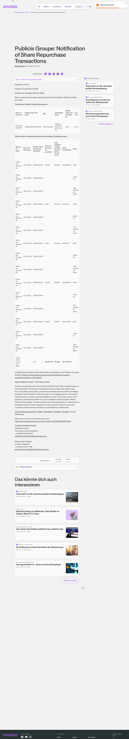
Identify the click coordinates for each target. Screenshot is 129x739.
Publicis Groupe (26, 467)
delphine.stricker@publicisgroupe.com (31, 436)
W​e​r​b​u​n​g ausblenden (82, 28)
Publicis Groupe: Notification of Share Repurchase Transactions (47, 12)
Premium (68, 7)
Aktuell (46, 7)
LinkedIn (57, 411)
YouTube (65, 411)
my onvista (57, 7)
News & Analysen (19, 12)
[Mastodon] (45, 74)
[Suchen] (90, 6)
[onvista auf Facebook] (22, 737)
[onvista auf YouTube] (26, 737)
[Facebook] (49, 74)
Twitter (40, 411)
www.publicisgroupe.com (25, 411)
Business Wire (20, 66)
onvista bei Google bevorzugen (30, 79)
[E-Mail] (62, 74)
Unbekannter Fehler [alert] (107, 5)
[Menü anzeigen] (39, 7)
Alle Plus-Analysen (105, 124)
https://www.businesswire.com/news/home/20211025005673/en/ (43, 421)
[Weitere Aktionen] (77, 466)
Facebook (48, 411)
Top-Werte (91, 737)
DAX (58, 737)
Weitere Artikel (70, 580)
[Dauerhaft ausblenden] (77, 79)
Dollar (75, 737)
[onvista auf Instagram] (30, 737)
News (27, 12)
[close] (126, 3)
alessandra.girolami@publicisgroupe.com (32, 449)
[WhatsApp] (54, 74)
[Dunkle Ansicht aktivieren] (13, 1)
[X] (58, 74)
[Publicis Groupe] (18, 467)
